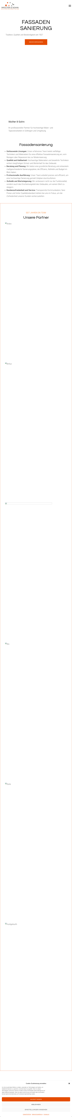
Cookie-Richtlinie (27, 1114)
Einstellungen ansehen (36, 1109)
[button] (69, 1083)
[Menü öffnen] (70, 6)
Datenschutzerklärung (37, 1114)
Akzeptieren (36, 1099)
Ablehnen (36, 1104)
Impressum (46, 1114)
